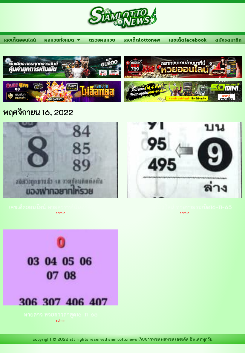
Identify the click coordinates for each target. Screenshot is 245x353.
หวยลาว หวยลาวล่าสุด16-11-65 (61, 314)
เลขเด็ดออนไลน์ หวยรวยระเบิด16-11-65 (184, 207)
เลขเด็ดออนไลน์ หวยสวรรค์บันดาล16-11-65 (60, 207)
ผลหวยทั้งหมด (59, 39)
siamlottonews (122, 339)
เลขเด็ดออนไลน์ (20, 39)
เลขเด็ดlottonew (141, 39)
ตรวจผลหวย (102, 39)
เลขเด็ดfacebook (188, 39)
